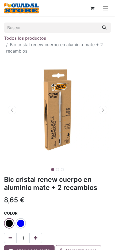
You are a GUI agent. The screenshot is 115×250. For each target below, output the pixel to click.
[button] (12, 110)
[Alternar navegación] (105, 8)
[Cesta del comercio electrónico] (92, 8)
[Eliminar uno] (10, 238)
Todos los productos (25, 38)
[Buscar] (104, 28)
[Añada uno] (35, 238)
